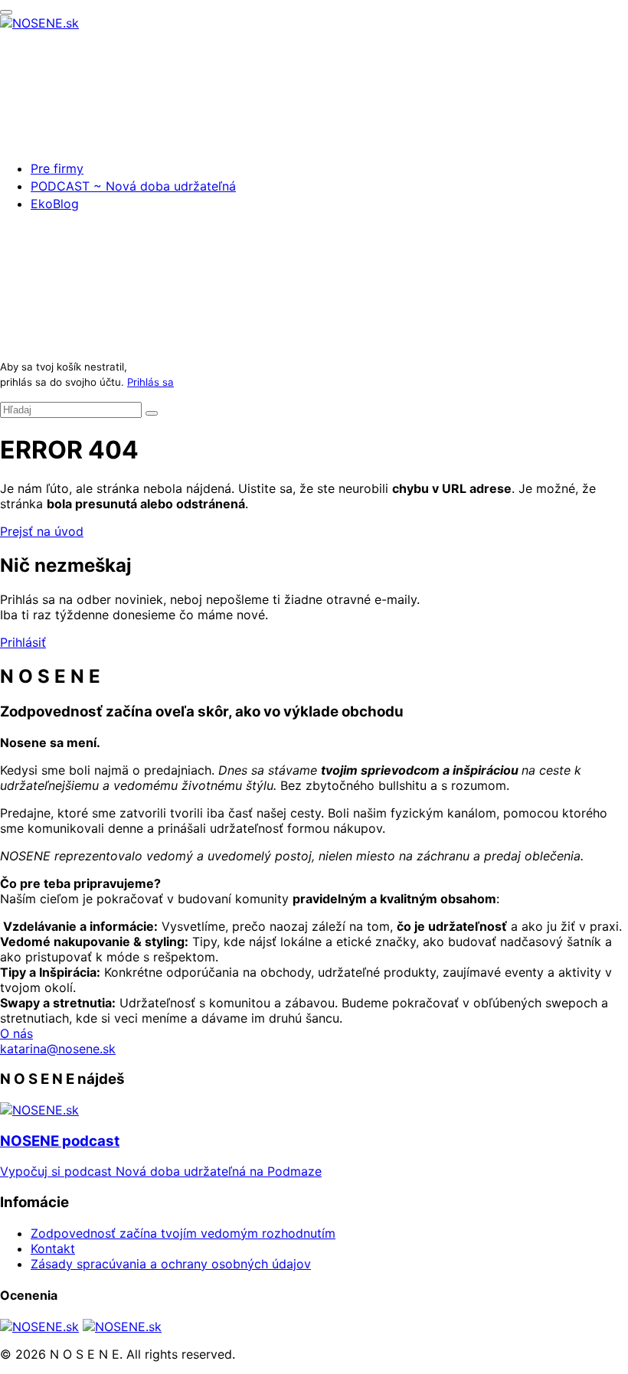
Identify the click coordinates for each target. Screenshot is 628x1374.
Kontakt (53, 1248)
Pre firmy (57, 168)
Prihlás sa (150, 382)
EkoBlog (55, 203)
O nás (16, 1033)
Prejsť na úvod (41, 531)
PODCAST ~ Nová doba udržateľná (133, 186)
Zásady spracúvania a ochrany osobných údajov (171, 1263)
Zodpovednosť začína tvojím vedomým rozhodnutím (183, 1233)
